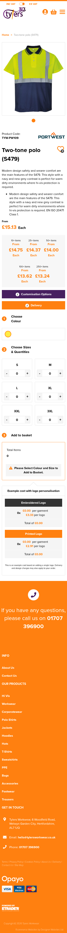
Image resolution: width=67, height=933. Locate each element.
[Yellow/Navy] (8, 334)
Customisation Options (36, 294)
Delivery (36, 305)
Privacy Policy (16, 861)
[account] (45, 12)
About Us (8, 668)
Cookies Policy (32, 861)
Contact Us (9, 676)
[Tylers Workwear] (20, 14)
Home (5, 35)
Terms (5, 861)
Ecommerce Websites (26, 929)
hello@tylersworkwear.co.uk (36, 837)
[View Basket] (53, 11)
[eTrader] (33, 908)
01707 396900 (43, 622)
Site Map (19, 865)
